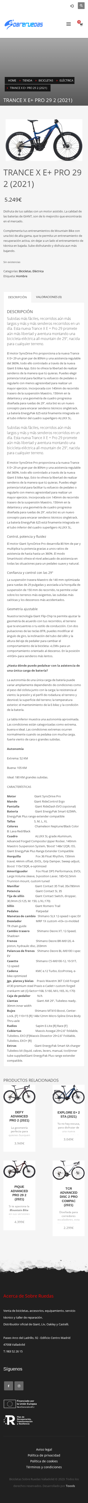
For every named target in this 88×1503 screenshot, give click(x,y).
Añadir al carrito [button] (19, 1132)
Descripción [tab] (17, 297)
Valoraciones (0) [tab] (49, 297)
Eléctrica (38, 271)
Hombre (21, 276)
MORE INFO (19, 1140)
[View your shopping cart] (81, 24)
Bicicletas (25, 271)
